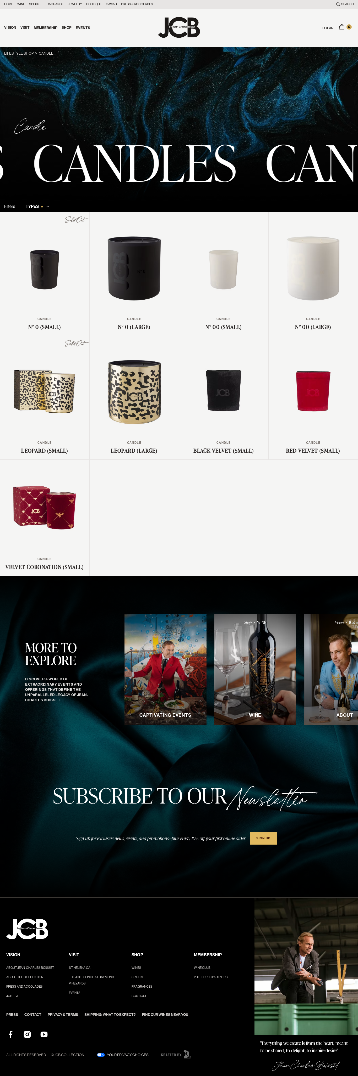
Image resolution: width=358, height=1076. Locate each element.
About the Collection (24, 977)
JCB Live (12, 996)
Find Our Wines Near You (165, 1014)
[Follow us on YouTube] (44, 1034)
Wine (21, 4)
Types (34, 206)
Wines (136, 968)
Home (8, 4)
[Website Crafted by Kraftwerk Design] (176, 1054)
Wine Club (202, 968)
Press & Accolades (137, 4)
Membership (45, 28)
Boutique (94, 4)
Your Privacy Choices (128, 1055)
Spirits (35, 4)
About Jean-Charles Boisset (30, 968)
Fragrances (142, 986)
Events (83, 28)
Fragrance (54, 4)
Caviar (111, 4)
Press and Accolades (24, 986)
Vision (10, 27)
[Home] (179, 28)
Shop (67, 27)
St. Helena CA (79, 968)
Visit (25, 27)
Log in (328, 28)
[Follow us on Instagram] (27, 1034)
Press (12, 1014)
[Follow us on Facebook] (10, 1034)
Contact (32, 1014)
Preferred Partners (211, 977)
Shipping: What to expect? (110, 1014)
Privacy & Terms (63, 1014)
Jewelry (75, 4)
